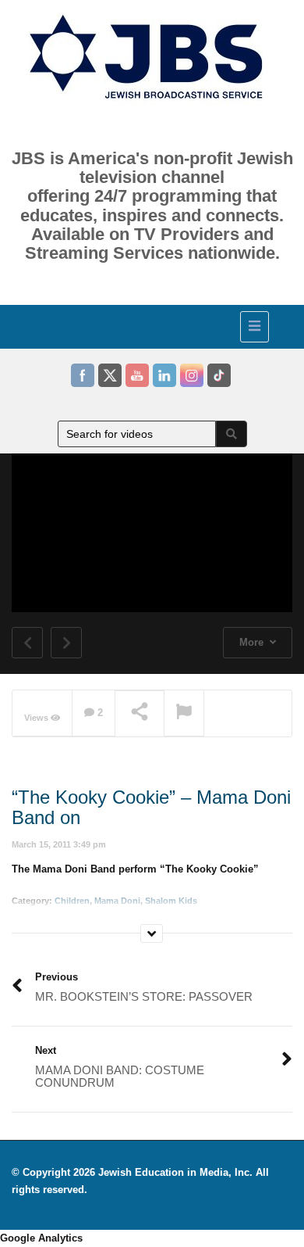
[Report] (184, 713)
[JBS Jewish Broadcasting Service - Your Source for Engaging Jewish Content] (148, 324)
